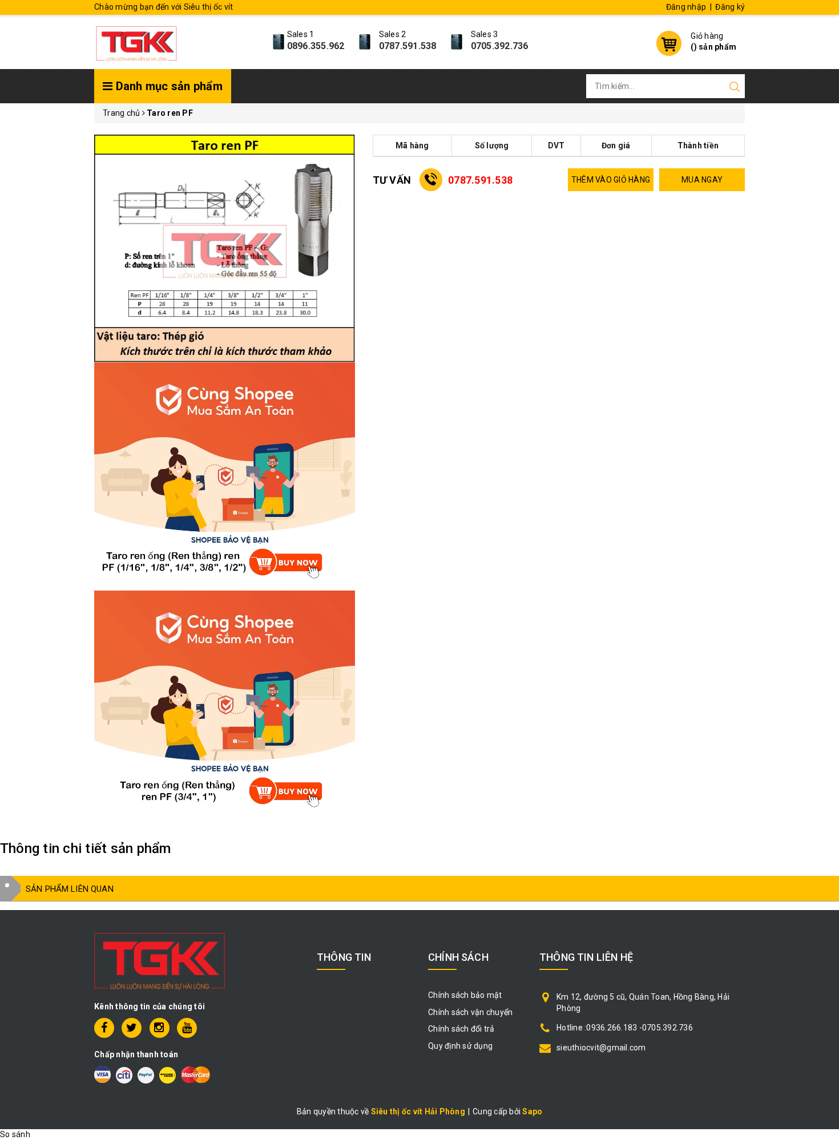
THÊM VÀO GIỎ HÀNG (610, 179)
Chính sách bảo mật (465, 995)
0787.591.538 (408, 46)
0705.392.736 (500, 46)
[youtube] (187, 1028)
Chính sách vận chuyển (470, 1012)
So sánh (15, 1134)
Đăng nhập (686, 6)
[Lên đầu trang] (821, 789)
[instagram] (160, 1028)
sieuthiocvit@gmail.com (601, 1047)
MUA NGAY (702, 179)
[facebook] (104, 1028)
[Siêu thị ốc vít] (136, 40)
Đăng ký (730, 6)
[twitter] (132, 1028)
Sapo (532, 1111)
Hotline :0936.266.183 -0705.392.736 (624, 1027)
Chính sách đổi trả (461, 1028)
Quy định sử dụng (460, 1045)
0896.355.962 (316, 46)
